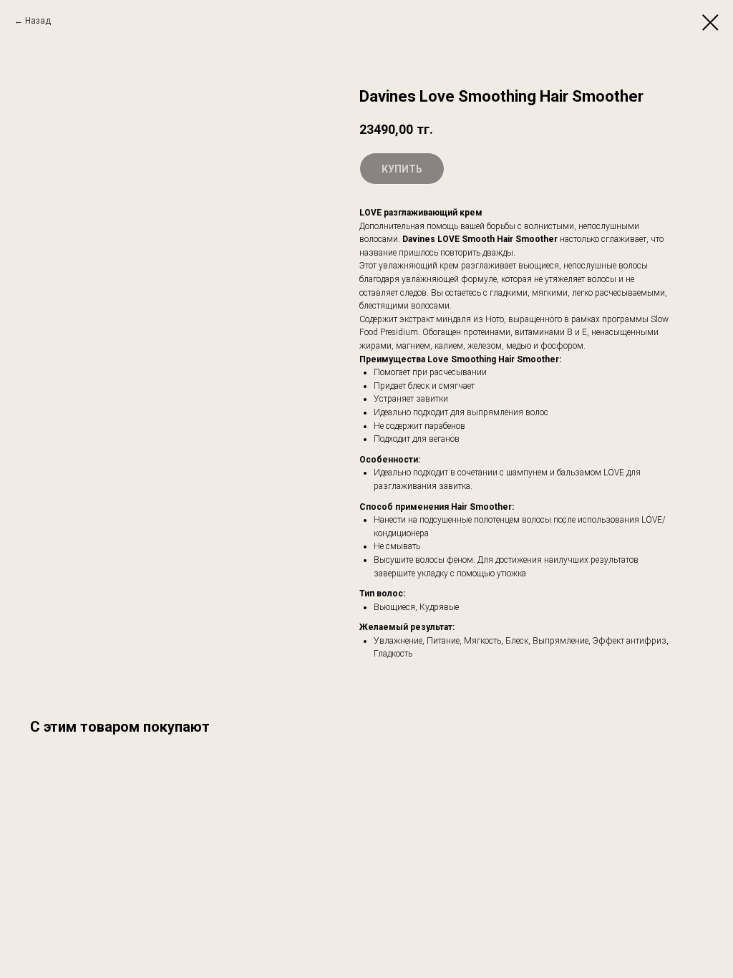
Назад (38, 21)
